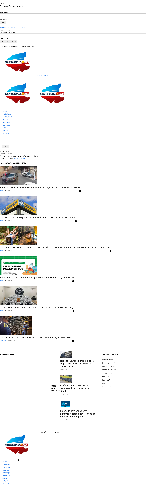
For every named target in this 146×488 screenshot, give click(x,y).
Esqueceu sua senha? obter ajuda (12, 27)
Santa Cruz (6, 114)
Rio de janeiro (7, 117)
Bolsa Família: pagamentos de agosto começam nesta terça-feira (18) (37, 277)
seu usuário (4, 12)
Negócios (5, 133)
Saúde (4, 128)
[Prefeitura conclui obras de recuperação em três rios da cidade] (78, 379)
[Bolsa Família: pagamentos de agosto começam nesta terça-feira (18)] (37, 265)
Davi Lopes (3, 340)
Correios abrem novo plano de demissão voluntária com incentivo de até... (38, 217)
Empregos (6, 125)
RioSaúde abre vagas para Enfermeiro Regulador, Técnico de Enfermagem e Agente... (77, 414)
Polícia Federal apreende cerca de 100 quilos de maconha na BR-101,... (37, 307)
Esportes (5, 119)
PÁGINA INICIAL (20, 158)
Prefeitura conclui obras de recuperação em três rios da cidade (74, 388)
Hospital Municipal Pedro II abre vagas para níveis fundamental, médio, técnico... (77, 363)
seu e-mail (4, 38)
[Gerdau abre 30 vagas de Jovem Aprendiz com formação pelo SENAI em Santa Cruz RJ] (37, 325)
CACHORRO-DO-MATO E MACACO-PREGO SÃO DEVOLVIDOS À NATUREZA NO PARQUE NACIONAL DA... (55, 247)
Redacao (2, 190)
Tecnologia (6, 122)
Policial (5, 130)
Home (4, 111)
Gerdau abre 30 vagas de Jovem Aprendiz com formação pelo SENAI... (37, 337)
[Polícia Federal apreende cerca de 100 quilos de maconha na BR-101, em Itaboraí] (37, 295)
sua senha (4, 20)
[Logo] (17, 107)
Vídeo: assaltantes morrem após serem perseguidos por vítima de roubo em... (40, 187)
